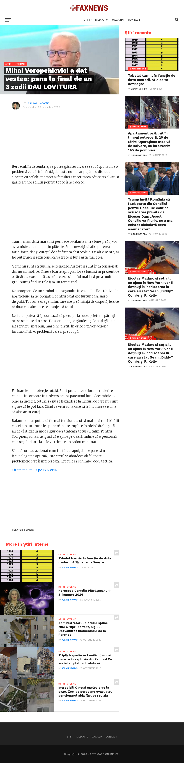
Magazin (118, 19)
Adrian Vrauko (70, 567)
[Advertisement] (65, 139)
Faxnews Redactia (38, 102)
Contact (134, 19)
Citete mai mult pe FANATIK (34, 470)
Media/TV (101, 19)
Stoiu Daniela (139, 155)
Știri (87, 19)
